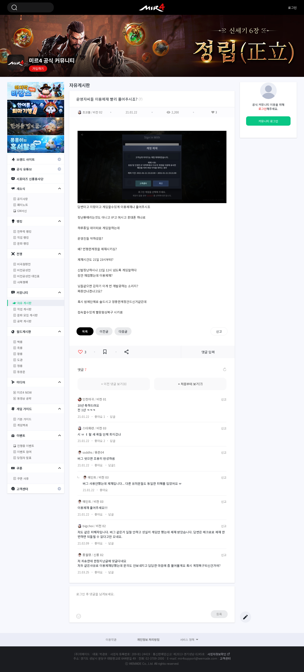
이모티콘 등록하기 (78, 616)
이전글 (104, 331)
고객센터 (225, 658)
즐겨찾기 (105, 352)
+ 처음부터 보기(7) (190, 384)
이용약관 (111, 639)
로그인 (292, 7)
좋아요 (85, 351)
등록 (219, 614)
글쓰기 (245, 617)
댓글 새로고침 (224, 369)
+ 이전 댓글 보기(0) (114, 384)
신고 (219, 331)
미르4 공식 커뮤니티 (152, 7)
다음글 (123, 331)
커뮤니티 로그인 (268, 121)
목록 (85, 331)
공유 (126, 352)
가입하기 (38, 68)
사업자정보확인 (216, 654)
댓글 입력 (208, 351)
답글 (112, 417)
